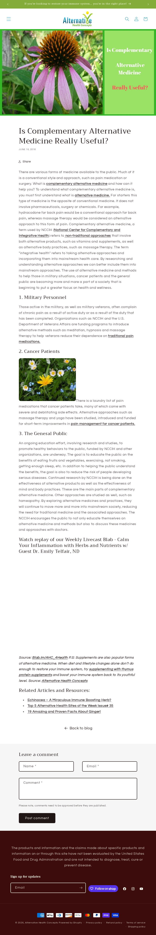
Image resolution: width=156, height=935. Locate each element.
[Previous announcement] (8, 4)
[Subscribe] (80, 888)
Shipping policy (137, 926)
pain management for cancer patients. (103, 424)
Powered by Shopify (70, 922)
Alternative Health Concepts (41, 922)
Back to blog (81, 728)
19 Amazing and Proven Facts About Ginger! (64, 711)
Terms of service (136, 922)
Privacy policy (94, 922)
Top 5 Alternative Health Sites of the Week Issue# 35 (70, 705)
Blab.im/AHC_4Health (50, 657)
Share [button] (27, 161)
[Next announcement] (148, 4)
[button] (8, 19)
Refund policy (114, 922)
